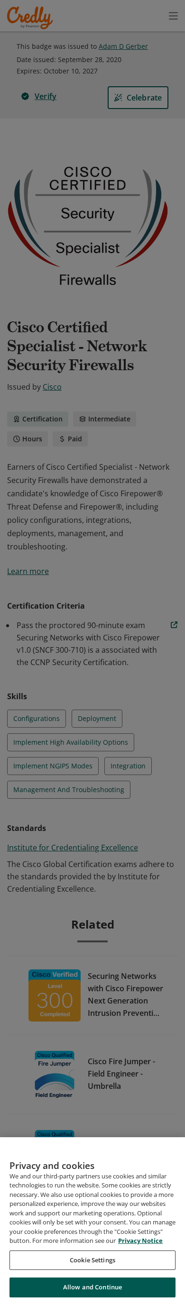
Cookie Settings (92, 1260)
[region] (92, 1221)
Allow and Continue (92, 1287)
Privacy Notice (140, 1240)
